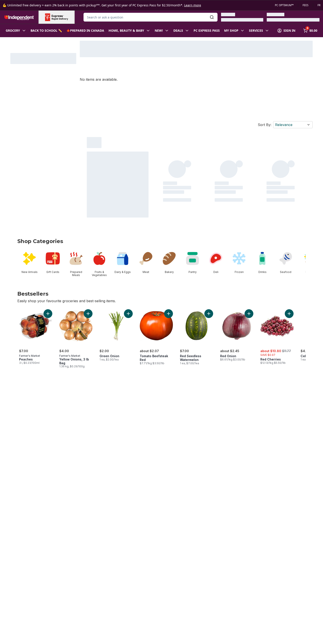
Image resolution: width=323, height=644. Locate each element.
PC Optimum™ (284, 5)
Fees (305, 5)
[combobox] (150, 17)
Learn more (192, 5)
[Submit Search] (212, 17)
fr (319, 5)
